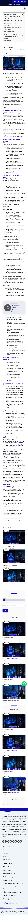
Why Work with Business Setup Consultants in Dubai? (14, 35)
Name (7, 603)
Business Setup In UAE (8, 546)
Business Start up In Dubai (9, 584)
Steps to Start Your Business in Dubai (14, 21)
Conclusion (8, 40)
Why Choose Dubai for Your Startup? (13, 17)
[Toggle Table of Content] (21, 14)
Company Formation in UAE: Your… (11, 700)
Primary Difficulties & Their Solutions (13, 28)
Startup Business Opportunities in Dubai (11, 32)
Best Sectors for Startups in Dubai (13, 25)
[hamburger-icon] (24, 8)
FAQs (6, 38)
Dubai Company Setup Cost (10, 565)
